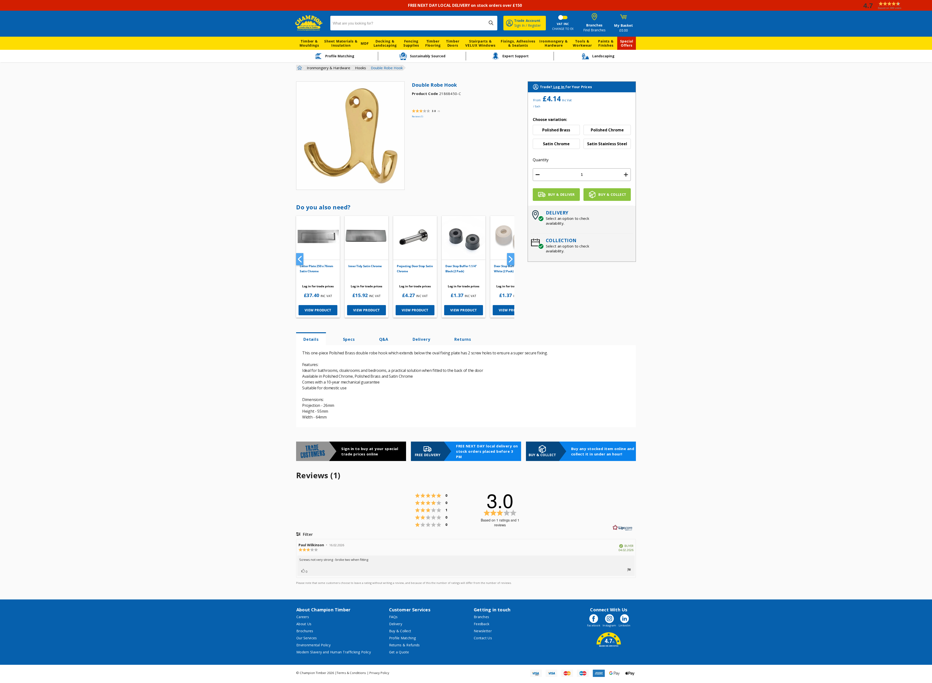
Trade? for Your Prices (566, 87)
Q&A (383, 339)
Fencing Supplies (411, 43)
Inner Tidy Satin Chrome (365, 266)
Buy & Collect (400, 631)
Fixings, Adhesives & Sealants (518, 43)
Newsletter (483, 631)
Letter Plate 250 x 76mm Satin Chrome (316, 268)
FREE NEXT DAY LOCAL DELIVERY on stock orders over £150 (466, 5)
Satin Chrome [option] (556, 143)
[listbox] (582, 139)
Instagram (609, 625)
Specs (349, 339)
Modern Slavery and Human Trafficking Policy (333, 652)
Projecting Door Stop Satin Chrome (415, 268)
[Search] (491, 22)
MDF (365, 43)
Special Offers (626, 43)
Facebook (593, 625)
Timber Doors (452, 43)
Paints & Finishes (606, 43)
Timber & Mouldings (309, 43)
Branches (481, 617)
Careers (302, 617)
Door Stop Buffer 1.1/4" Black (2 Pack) (461, 268)
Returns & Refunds (404, 645)
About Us (303, 624)
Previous (299, 259)
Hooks (360, 67)
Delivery (421, 339)
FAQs (393, 617)
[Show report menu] (629, 570)
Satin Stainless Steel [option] (607, 143)
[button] (895, 5)
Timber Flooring (433, 43)
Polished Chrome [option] (607, 130)
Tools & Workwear (582, 43)
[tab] (311, 338)
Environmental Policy (313, 645)
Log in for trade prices (318, 286)
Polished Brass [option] (556, 130)
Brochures (304, 631)
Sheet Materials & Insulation (341, 43)
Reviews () (417, 116)
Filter (307, 534)
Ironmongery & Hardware (553, 43)
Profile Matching (402, 638)
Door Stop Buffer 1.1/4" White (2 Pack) (509, 268)
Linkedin (624, 625)
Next (510, 259)
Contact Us (483, 638)
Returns (462, 339)
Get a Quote (399, 652)
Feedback (481, 624)
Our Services (306, 638)
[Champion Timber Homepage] (310, 23)
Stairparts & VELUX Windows (480, 43)
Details (311, 339)
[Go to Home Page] (299, 68)
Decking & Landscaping (385, 43)
